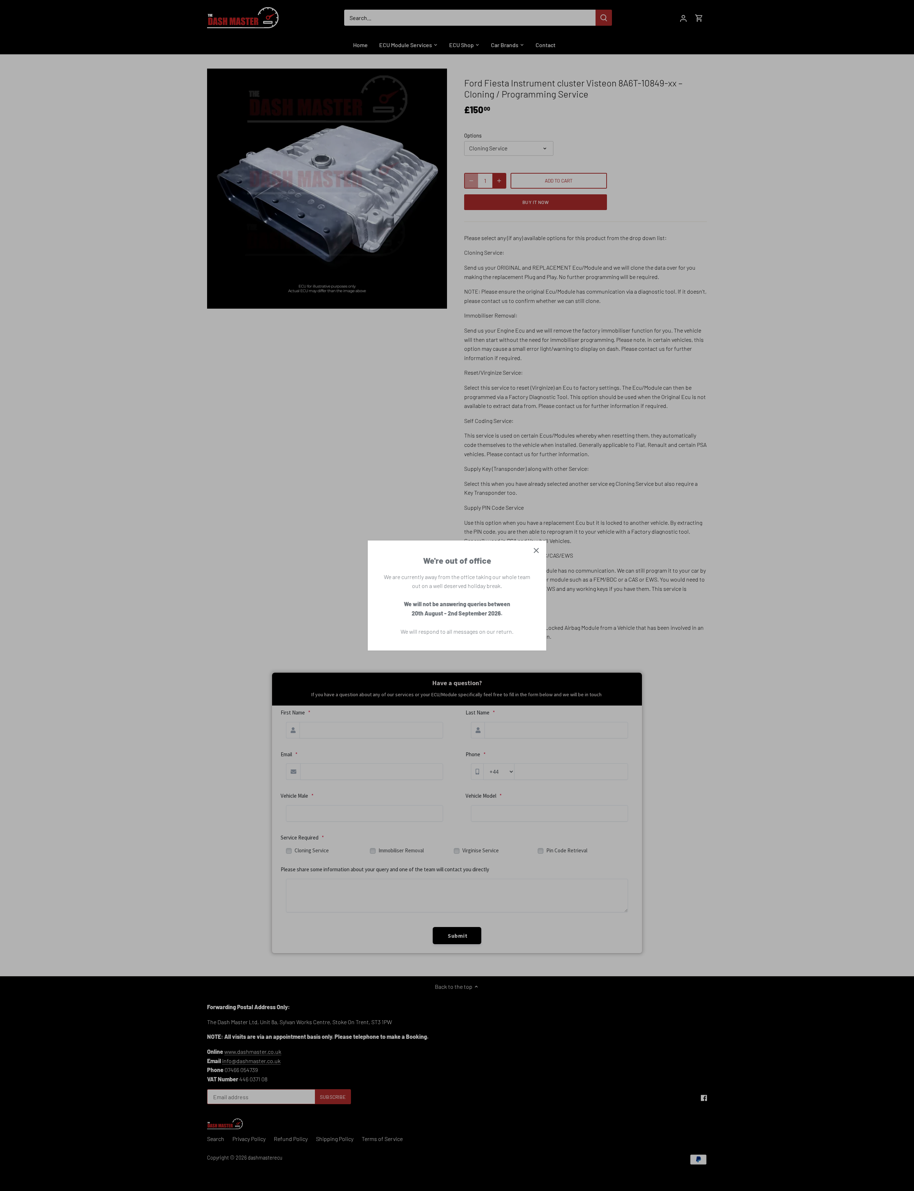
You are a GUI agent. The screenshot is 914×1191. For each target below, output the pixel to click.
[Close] (536, 550)
